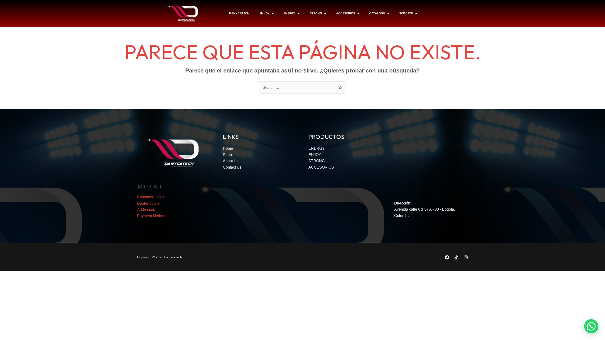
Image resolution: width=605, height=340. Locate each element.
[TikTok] (456, 257)
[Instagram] (466, 257)
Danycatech (239, 13)
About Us (230, 161)
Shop (227, 155)
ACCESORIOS (345, 13)
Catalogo (377, 13)
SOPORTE (406, 13)
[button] (591, 326)
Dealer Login (148, 203)
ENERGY (289, 13)
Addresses (146, 210)
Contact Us (232, 167)
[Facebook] (447, 257)
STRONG (316, 13)
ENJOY (264, 13)
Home (228, 148)
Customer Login (150, 197)
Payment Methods (152, 216)
